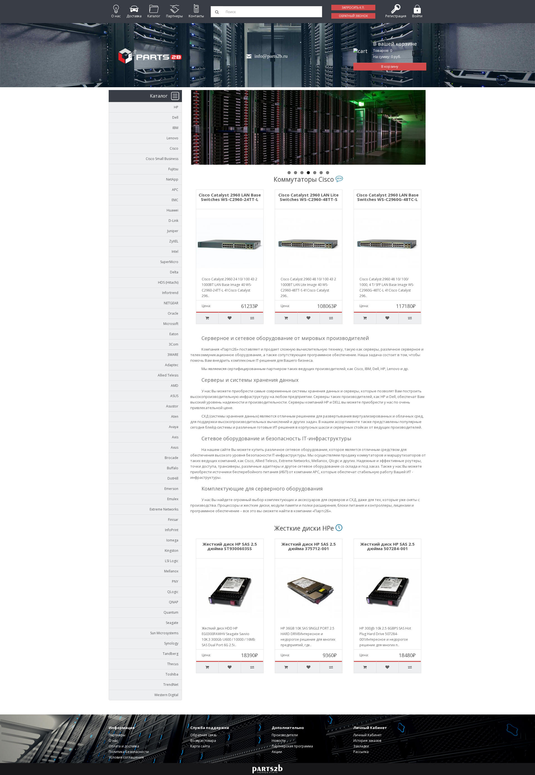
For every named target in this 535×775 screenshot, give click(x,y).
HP (176, 107)
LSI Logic (171, 560)
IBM (175, 127)
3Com (173, 344)
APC (175, 189)
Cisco (174, 148)
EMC (175, 200)
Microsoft (170, 323)
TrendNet (170, 684)
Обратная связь (203, 735)
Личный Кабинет (367, 735)
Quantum (171, 612)
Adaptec (171, 365)
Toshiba (172, 674)
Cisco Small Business (162, 158)
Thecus (172, 664)
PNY (175, 581)
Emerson (171, 488)
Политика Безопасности (129, 751)
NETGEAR (171, 303)
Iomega (172, 540)
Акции (277, 751)
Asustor (172, 406)
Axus (174, 447)
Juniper (172, 231)
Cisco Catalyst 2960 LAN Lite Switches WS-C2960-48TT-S (230, 197)
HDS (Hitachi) (168, 282)
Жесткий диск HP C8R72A (401, 544)
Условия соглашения (126, 757)
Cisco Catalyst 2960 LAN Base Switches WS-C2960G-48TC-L (309, 197)
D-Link (173, 220)
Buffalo (172, 468)
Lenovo (172, 138)
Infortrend (170, 292)
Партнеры (117, 735)
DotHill (172, 478)
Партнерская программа (292, 746)
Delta (174, 272)
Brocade (171, 457)
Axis (175, 437)
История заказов (367, 740)
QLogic (172, 591)
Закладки (361, 746)
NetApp (172, 179)
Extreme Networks (164, 509)
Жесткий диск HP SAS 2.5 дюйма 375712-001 (244, 546)
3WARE (172, 354)
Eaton (173, 334)
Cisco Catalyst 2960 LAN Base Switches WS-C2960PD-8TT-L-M (387, 197)
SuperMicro (169, 261)
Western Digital (166, 695)
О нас (113, 740)
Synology (171, 643)
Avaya (173, 426)
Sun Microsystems (164, 633)
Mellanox (171, 571)
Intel (175, 251)
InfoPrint (171, 530)
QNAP (173, 602)
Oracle (173, 313)
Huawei (172, 210)
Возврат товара (203, 740)
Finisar (173, 519)
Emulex (172, 499)
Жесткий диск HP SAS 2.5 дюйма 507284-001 (322, 546)
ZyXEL (173, 241)
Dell (175, 117)
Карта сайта (200, 746)
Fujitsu (173, 169)
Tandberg (170, 653)
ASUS (174, 395)
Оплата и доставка (124, 746)
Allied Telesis (168, 375)
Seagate (172, 622)
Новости (279, 740)
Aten (174, 416)
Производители (285, 735)
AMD (174, 385)
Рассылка (361, 751)
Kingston (171, 550)
